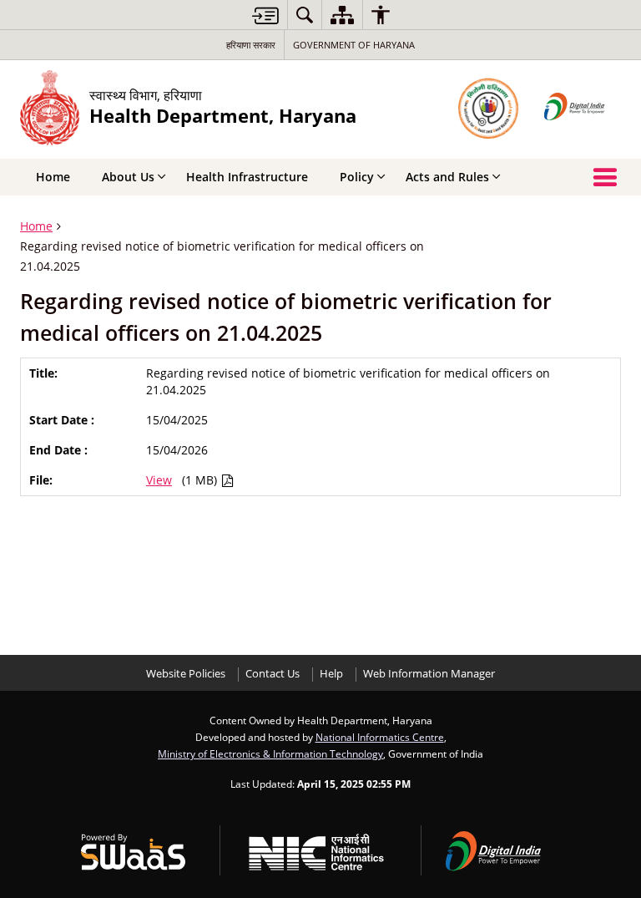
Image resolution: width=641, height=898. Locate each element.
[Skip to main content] (265, 15)
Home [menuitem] (53, 177)
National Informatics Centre (379, 736)
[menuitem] (304, 14)
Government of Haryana (354, 44)
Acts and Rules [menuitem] (447, 177)
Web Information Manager (429, 674)
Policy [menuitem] (357, 177)
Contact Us (272, 674)
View (159, 480)
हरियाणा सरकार (250, 44)
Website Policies (185, 674)
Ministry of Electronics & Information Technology (270, 753)
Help (331, 674)
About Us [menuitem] (128, 177)
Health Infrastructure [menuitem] (247, 177)
